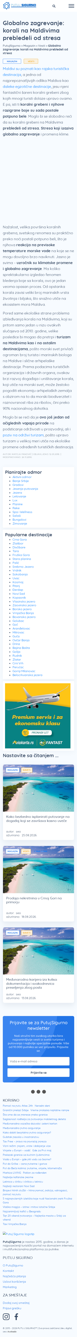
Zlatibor (18, 543)
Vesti (41, 45)
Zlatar (17, 659)
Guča (16, 636)
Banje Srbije (21, 481)
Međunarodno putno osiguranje (22, 1128)
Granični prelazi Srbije (16, 1110)
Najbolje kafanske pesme (18, 1177)
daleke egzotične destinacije (27, 86)
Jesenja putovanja (25, 489)
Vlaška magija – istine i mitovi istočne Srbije (29, 1207)
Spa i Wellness (22, 512)
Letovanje (19, 496)
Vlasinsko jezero (24, 601)
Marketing (10, 1287)
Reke (16, 508)
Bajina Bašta (21, 648)
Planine (18, 504)
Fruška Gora (21, 555)
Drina (16, 644)
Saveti (26, 770)
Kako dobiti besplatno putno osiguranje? (27, 1132)
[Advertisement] (38, 182)
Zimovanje (20, 523)
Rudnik (17, 655)
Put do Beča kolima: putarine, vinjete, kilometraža (32, 1168)
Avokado (11, 1331)
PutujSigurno (12, 45)
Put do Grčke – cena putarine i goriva (25, 1163)
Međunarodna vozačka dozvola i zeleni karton (30, 1123)
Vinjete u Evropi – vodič (16, 1150)
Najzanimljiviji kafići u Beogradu (22, 1211)
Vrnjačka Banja (23, 613)
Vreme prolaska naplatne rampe (49, 1110)
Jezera (17, 492)
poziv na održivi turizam (23, 435)
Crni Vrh (18, 663)
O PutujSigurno (13, 1265)
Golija (16, 652)
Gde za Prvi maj (41, 1150)
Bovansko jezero (24, 617)
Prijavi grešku (12, 1308)
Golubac (18, 621)
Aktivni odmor (22, 477)
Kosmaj (18, 582)
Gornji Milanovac (24, 671)
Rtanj (16, 586)
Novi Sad (19, 593)
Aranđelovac (21, 628)
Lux (15, 500)
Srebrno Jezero (23, 566)
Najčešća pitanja (14, 1276)
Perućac (18, 667)
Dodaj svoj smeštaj (16, 1303)
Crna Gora (20, 539)
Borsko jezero (22, 609)
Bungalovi (19, 519)
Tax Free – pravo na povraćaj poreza (24, 1141)
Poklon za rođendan (35, 1172)
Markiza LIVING (12, 1172)
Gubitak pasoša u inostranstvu (21, 1137)
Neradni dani (42, 1105)
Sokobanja (20, 574)
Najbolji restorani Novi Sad (18, 1186)
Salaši (17, 515)
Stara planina (22, 559)
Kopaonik (19, 597)
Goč (15, 624)
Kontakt (8, 1271)
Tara (16, 551)
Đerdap (18, 590)
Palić (16, 563)
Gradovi (18, 485)
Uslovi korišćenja (14, 1281)
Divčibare (19, 547)
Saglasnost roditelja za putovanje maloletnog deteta (34, 1119)
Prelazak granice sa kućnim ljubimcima (26, 1155)
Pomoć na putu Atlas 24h (18, 1105)
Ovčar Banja (21, 640)
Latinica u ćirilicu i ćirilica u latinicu (23, 1181)
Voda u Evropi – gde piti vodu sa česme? (27, 1159)
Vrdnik (17, 570)
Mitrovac (18, 632)
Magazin (29, 45)
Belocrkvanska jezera (27, 675)
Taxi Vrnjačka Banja (14, 1224)
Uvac (16, 578)
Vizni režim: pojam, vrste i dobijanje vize (27, 1146)
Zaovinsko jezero (24, 605)
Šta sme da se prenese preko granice (25, 1114)
